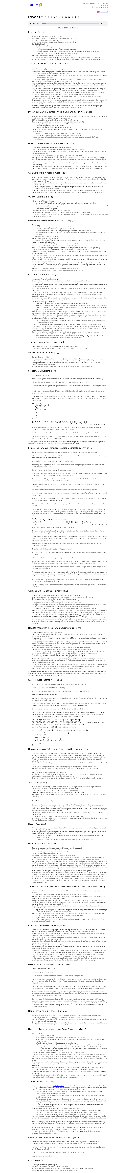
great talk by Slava (58, 1086)
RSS (107, 9)
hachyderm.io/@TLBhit (101, 7)
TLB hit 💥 (35, 4)
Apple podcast (103, 12)
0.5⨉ (59, 28)
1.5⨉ (70, 28)
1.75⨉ (73, 28)
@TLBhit (105, 5)
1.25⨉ (66, 28)
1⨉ (62, 28)
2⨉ (77, 28)
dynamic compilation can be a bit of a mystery (87, 57)
